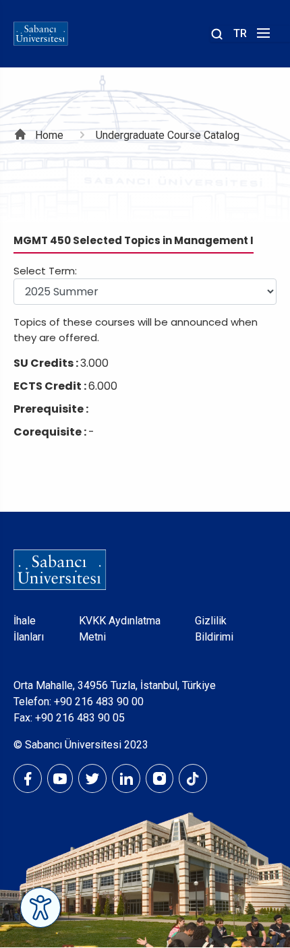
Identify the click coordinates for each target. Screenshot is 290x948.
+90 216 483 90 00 (99, 701)
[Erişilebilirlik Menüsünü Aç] (40, 907)
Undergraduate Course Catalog (167, 135)
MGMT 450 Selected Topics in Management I (133, 240)
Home (49, 135)
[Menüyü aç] (261, 36)
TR (240, 33)
